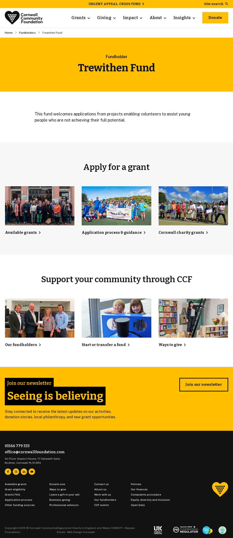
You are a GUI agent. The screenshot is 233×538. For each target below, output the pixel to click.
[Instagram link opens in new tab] (16, 471)
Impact (130, 17)
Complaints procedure (146, 494)
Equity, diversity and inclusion (150, 499)
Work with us (102, 494)
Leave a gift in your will (64, 494)
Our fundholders (105, 499)
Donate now (57, 484)
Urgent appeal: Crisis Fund (115, 4)
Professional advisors (64, 505)
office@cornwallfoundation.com (35, 452)
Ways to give (57, 489)
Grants (78, 17)
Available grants (16, 484)
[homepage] (24, 18)
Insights (182, 17)
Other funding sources (20, 505)
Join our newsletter (203, 384)
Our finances (139, 489)
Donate (215, 17)
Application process (18, 499)
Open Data (138, 505)
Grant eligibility (15, 489)
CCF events (101, 505)
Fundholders (27, 32)
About (155, 17)
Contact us (101, 484)
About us (100, 489)
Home (9, 32)
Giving (104, 17)
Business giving (59, 499)
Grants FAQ (12, 494)
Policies (136, 484)
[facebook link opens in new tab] (8, 471)
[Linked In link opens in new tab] (24, 471)
